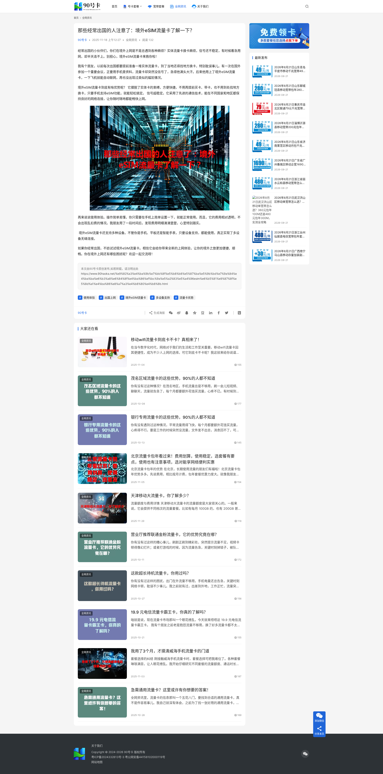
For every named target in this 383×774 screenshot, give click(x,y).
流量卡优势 (186, 297)
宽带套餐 (158, 6)
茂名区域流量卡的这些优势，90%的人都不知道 (173, 378)
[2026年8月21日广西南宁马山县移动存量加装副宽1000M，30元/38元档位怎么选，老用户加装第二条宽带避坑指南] (262, 255)
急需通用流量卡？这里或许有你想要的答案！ (171, 690)
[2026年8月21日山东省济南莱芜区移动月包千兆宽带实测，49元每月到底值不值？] (262, 146)
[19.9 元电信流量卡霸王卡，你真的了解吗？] (102, 624)
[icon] (305, 754)
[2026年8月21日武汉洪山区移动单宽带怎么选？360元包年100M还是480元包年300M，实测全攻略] (262, 210)
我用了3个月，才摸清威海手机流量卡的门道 (170, 651)
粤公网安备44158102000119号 (145, 757)
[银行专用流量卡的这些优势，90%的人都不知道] (102, 429)
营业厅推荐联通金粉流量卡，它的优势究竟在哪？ (175, 534)
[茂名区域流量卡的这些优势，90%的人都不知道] (102, 390)
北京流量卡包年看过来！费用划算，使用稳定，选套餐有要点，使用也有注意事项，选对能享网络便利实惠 (183, 459)
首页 (114, 6)
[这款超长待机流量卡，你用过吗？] (102, 585)
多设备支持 (163, 297)
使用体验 (89, 297)
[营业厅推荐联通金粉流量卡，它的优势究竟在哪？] (102, 547)
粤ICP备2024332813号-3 (108, 757)
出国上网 (110, 297)
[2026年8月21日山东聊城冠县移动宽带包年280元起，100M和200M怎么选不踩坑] (262, 90)
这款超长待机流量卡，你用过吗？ (161, 573)
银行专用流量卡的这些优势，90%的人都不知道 (173, 417)
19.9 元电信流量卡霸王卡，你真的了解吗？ (169, 612)
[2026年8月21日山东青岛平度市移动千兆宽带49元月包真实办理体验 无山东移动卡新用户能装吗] (262, 71)
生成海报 (159, 312)
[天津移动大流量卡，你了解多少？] (102, 508)
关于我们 (202, 6)
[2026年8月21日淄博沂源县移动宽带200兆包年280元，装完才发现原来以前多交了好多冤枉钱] (262, 127)
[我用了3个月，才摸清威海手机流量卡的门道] (102, 663)
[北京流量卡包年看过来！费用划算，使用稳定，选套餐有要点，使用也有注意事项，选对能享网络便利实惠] (102, 468)
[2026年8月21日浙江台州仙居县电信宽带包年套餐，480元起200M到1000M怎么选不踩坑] (262, 236)
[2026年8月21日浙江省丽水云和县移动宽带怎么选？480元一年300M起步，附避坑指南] (262, 183)
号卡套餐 (133, 6)
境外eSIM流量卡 (135, 297)
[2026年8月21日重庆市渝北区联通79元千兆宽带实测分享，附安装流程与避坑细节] (262, 109)
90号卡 (82, 39)
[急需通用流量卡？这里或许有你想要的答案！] (102, 702)
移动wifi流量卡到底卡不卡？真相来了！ (166, 339)
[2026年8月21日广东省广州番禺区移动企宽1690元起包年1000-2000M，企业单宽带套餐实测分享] (262, 164)
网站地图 (97, 762)
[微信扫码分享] (170, 312)
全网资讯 (180, 6)
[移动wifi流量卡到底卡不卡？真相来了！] (102, 352)
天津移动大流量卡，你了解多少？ (161, 495)
